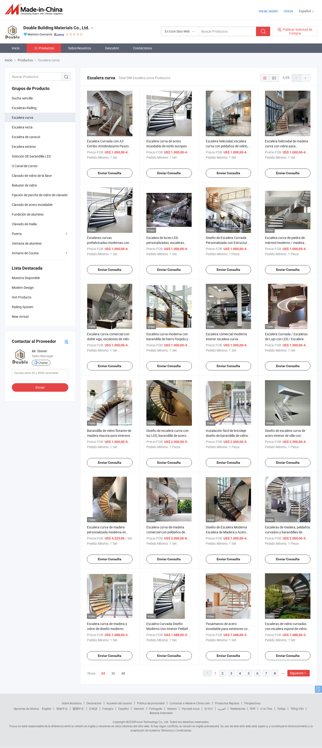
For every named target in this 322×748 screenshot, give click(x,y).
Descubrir (112, 48)
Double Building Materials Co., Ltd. (56, 27)
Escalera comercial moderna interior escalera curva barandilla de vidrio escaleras (227, 339)
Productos (46, 48)
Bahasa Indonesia (161, 713)
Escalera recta (22, 127)
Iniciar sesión (268, 11)
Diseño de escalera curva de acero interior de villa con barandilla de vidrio (285, 435)
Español (123, 708)
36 (113, 673)
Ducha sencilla (22, 98)
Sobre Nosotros (79, 48)
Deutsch (139, 708)
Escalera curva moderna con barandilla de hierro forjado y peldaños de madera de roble (167, 339)
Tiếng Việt (297, 708)
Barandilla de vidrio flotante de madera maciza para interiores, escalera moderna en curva (109, 435)
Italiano (172, 708)
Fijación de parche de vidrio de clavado (40, 195)
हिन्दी (252, 708)
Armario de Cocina (25, 253)
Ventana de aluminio (27, 243)
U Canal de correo (24, 166)
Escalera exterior (24, 146)
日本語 (93, 708)
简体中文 (62, 708)
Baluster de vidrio (24, 185)
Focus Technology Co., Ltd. (152, 722)
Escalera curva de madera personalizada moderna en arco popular (106, 532)
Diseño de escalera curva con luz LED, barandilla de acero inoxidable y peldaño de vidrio (167, 435)
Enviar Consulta (109, 173)
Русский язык (190, 708)
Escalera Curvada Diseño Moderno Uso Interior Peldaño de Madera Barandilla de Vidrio (168, 628)
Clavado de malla (24, 224)
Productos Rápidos (227, 703)
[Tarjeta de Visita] (66, 341)
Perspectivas (252, 703)
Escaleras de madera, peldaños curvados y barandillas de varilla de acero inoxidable (287, 532)
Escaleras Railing (24, 108)
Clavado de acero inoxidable (32, 204)
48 (123, 673)
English (46, 708)
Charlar (43, 363)
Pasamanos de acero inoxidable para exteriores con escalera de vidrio (227, 628)
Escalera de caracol (26, 137)
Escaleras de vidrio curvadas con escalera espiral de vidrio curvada (286, 628)
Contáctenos (142, 48)
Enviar (40, 387)
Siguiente (296, 673)
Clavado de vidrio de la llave (32, 175)
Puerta (17, 233)
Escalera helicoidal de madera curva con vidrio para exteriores (286, 146)
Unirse (288, 11)
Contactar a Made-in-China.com (189, 703)
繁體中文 (78, 708)
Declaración (94, 703)
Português (155, 708)
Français (107, 708)
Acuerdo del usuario (119, 703)
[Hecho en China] (35, 9)
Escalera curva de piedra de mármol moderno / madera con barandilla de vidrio (285, 242)
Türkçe (281, 708)
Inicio (16, 48)
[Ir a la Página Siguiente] (305, 77)
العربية (222, 708)
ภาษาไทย (266, 708)
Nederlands (238, 708)
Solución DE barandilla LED (31, 156)
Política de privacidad (151, 703)
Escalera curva (22, 117)
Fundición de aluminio (28, 214)
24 (103, 673)
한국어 (208, 708)
